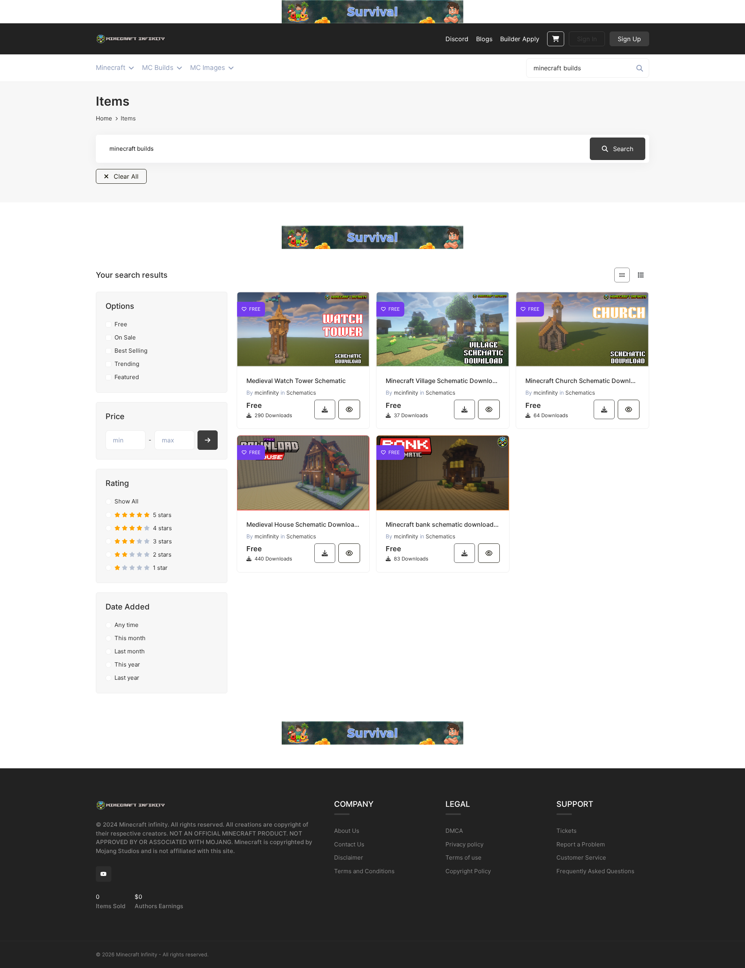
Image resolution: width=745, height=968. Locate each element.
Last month (129, 651)
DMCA (454, 830)
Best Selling (130, 350)
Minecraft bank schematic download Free (443, 524)
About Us (346, 830)
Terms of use (463, 857)
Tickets (566, 830)
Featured (126, 377)
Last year (126, 677)
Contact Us (349, 844)
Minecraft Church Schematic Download (582, 381)
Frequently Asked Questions (595, 871)
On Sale (125, 337)
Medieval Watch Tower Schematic (296, 381)
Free (120, 324)
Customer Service (581, 857)
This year (127, 664)
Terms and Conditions (364, 871)
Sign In (587, 39)
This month (130, 638)
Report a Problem (580, 844)
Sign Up (629, 39)
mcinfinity (267, 392)
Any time (126, 625)
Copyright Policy (468, 871)
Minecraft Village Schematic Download (443, 381)
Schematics (301, 392)
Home (104, 118)
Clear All (125, 176)
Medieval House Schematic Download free (303, 524)
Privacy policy (464, 844)
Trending (126, 363)
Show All (126, 501)
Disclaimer (348, 857)
